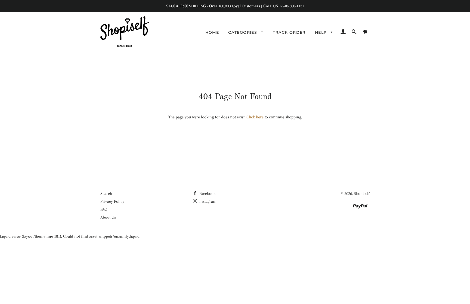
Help (321, 32)
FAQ (103, 209)
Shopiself (362, 193)
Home (212, 32)
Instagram (207, 201)
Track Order (289, 32)
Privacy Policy (112, 201)
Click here (255, 117)
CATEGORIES (243, 32)
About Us (108, 217)
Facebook (206, 193)
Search (106, 193)
